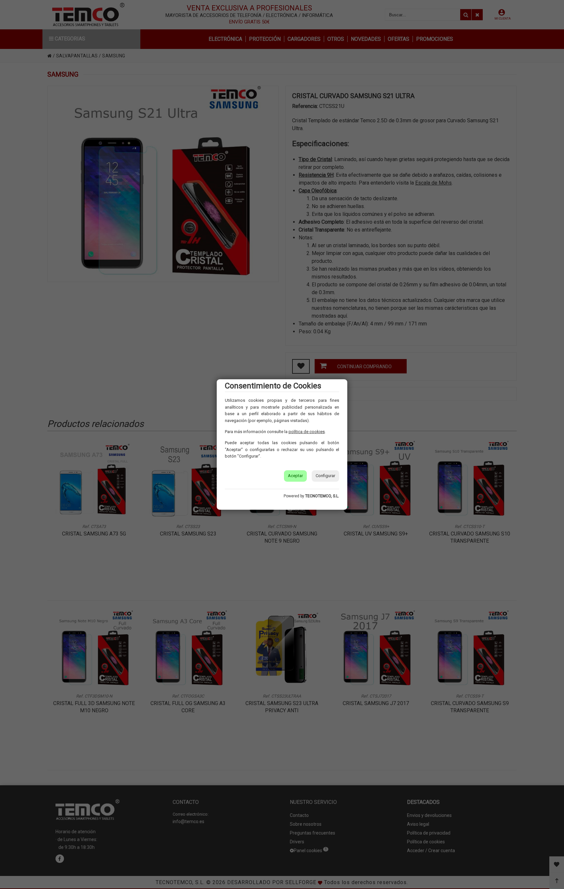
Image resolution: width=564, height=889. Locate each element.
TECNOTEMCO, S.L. (322, 496)
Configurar (325, 475)
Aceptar (295, 475)
